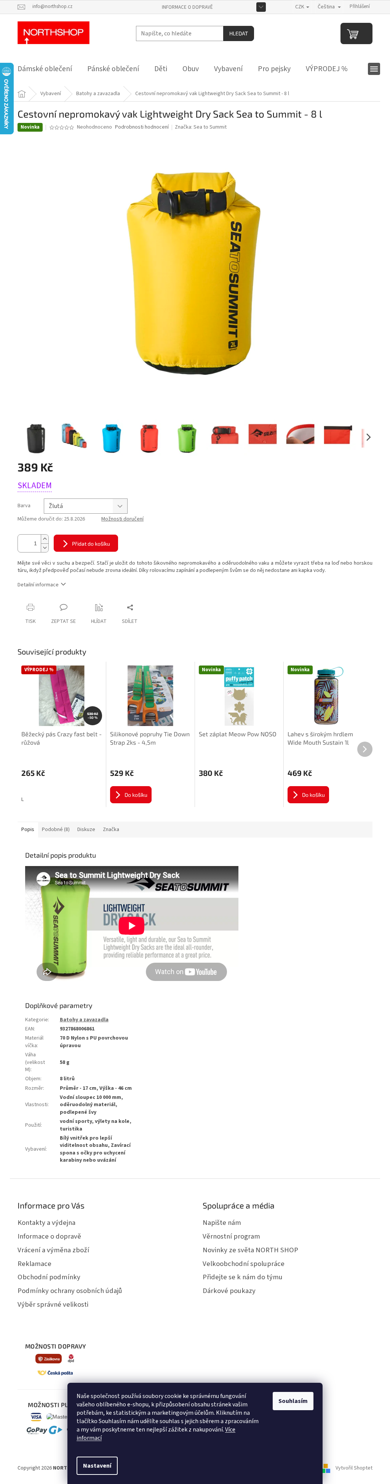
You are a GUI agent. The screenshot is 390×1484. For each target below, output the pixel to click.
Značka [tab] (111, 829)
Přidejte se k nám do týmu (243, 1277)
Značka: (201, 127)
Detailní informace (38, 585)
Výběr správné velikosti (53, 1304)
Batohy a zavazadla (84, 1020)
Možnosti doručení (122, 519)
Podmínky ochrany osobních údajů (70, 1291)
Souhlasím (293, 1401)
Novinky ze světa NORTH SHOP (250, 1250)
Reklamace (34, 1264)
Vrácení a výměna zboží (53, 1250)
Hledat (238, 33)
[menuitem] (45, 69)
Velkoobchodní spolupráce (244, 1264)
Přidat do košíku (91, 543)
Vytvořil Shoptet (354, 1468)
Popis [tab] (27, 829)
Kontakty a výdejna (46, 1223)
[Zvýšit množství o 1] (44, 539)
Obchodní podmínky (49, 1277)
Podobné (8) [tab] (56, 829)
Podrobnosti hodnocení (142, 127)
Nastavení (97, 1466)
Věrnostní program (231, 1236)
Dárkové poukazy (229, 1291)
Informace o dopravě (187, 7)
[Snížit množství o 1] (44, 547)
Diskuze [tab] (86, 829)
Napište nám (222, 1223)
